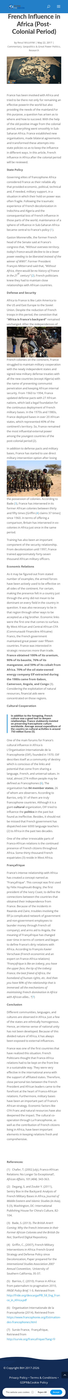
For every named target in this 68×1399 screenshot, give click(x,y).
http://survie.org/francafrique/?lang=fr (31, 1339)
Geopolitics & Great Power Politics (41, 46)
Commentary (14, 46)
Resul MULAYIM (26, 42)
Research (34, 50)
